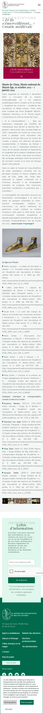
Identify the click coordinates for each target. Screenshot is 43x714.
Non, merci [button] (8, 709)
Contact (5, 652)
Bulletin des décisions (31, 633)
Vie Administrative (29, 646)
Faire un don (11, 663)
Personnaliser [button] (10, 702)
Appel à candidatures (11, 633)
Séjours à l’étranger (10, 638)
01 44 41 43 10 (8, 626)
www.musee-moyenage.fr (22, 223)
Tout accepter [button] (27, 702)
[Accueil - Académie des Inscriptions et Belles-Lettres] (19, 615)
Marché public (8, 657)
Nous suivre (7, 669)
